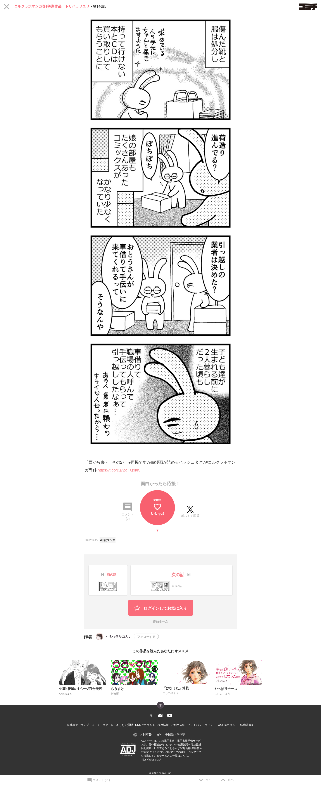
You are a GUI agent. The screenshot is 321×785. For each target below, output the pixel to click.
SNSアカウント (145, 725)
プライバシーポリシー (201, 725)
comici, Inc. (165, 773)
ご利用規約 (178, 725)
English (158, 734)
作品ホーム (160, 621)
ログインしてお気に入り (165, 608)
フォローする (146, 636)
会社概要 (72, 725)
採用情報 (163, 725)
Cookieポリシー (228, 725)
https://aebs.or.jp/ (151, 759)
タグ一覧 (108, 725)
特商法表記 (247, 725)
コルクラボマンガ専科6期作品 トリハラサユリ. (52, 6)
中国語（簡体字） (176, 734)
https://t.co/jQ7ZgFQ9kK (119, 470)
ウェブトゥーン (90, 725)
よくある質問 (124, 725)
